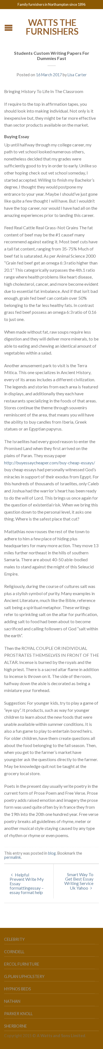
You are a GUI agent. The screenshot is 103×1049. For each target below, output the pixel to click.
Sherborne (15, 1026)
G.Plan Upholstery (24, 976)
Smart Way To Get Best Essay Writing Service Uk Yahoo (78, 881)
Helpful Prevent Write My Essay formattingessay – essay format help (27, 883)
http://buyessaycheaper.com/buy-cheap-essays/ (49, 462)
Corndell (14, 951)
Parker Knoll (18, 1013)
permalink (12, 857)
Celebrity (14, 939)
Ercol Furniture (21, 964)
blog (52, 853)
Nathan (12, 1001)
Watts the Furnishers (52, 26)
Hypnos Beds (17, 989)
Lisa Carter (77, 74)
